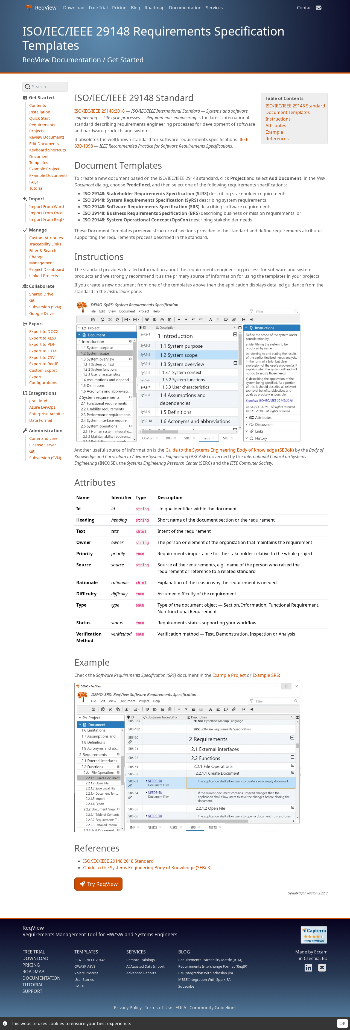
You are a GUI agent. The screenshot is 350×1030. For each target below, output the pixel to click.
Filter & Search (42, 250)
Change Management (41, 259)
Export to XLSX (42, 338)
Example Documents (48, 175)
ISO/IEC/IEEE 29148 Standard (295, 106)
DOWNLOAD (35, 958)
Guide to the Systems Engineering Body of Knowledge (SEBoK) (229, 450)
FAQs (34, 182)
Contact (306, 8)
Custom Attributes (46, 237)
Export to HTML (44, 350)
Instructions (278, 119)
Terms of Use (158, 1008)
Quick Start (39, 118)
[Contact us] (321, 969)
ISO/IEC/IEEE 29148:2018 (99, 111)
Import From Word (46, 206)
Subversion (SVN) (45, 306)
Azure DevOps (42, 407)
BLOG (184, 952)
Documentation (185, 8)
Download (73, 8)
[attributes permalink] (71, 482)
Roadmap (155, 8)
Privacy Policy (128, 1008)
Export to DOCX (43, 331)
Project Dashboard (46, 269)
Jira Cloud (38, 400)
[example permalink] (71, 662)
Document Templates (39, 159)
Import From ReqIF (46, 219)
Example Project (44, 168)
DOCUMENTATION (41, 978)
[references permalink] (71, 848)
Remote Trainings (140, 959)
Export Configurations (43, 379)
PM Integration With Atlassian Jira (205, 972)
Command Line (43, 438)
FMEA (79, 986)
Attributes (276, 125)
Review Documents (47, 137)
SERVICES (136, 952)
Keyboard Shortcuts (47, 150)
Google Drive (41, 313)
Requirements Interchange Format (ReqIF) (212, 966)
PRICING (31, 965)
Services (214, 8)
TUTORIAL (32, 985)
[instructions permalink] (71, 256)
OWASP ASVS (84, 966)
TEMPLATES (86, 952)
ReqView (46, 7)
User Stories (84, 979)
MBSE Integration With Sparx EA (204, 979)
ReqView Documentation (61, 59)
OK (342, 1023)
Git (31, 300)
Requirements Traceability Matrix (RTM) (210, 959)
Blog (135, 8)
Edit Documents (44, 143)
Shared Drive (41, 294)
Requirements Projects (42, 127)
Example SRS (266, 675)
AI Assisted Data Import (145, 966)
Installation (39, 112)
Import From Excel (46, 212)
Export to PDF (42, 344)
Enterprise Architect (47, 413)
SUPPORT (32, 991)
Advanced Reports (141, 972)
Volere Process (86, 972)
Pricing (119, 8)
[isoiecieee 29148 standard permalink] (71, 98)
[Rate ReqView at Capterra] (311, 935)
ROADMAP (33, 971)
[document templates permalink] (71, 165)
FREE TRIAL (33, 952)
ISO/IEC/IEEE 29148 (89, 959)
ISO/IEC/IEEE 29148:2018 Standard (118, 861)
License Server (42, 444)
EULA (181, 1008)
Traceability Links (45, 244)
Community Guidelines (213, 1008)
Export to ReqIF (43, 363)
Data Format (40, 420)
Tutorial (36, 188)
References (277, 139)
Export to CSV (42, 357)
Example (274, 132)
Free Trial (98, 8)
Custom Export (43, 370)
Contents (37, 105)
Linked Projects (43, 275)
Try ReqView (102, 884)
